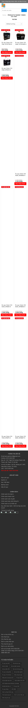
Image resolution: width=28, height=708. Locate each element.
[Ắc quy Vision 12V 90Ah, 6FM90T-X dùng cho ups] (20, 376)
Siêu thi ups (4, 487)
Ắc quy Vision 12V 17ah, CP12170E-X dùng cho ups (7, 44)
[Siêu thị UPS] (10, 5)
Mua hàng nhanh (7, 52)
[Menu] (23, 6)
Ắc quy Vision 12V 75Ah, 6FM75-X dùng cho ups (7, 438)
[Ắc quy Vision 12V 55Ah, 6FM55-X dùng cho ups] (7, 245)
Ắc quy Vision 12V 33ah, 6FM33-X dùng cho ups (7, 69)
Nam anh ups (5, 477)
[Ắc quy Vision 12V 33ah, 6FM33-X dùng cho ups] (7, 60)
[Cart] (26, 5)
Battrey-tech (5, 484)
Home (4, 15)
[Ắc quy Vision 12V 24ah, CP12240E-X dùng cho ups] (20, 35)
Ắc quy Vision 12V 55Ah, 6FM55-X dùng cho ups (7, 306)
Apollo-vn (4, 480)
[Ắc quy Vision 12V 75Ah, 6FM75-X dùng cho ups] (7, 376)
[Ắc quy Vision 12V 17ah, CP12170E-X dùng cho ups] (7, 35)
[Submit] (24, 10)
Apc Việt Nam (5, 482)
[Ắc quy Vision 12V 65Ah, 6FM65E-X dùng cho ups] (20, 245)
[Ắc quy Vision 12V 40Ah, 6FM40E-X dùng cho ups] (20, 113)
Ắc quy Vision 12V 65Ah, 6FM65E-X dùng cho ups (20, 306)
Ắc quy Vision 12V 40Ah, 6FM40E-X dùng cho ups (20, 175)
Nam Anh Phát (13, 470)
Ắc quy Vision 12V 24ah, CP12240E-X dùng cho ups (20, 44)
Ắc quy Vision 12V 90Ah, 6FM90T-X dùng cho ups (20, 438)
